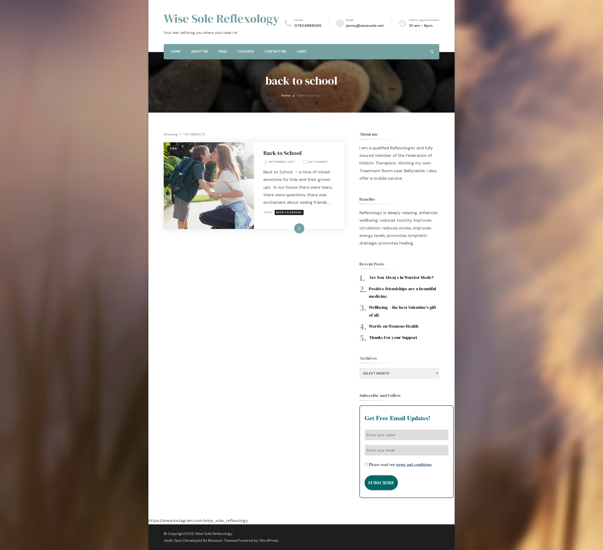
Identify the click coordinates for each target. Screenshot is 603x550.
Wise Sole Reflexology (221, 18)
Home (175, 51)
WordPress (268, 540)
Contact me (275, 51)
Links (301, 51)
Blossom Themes (222, 540)
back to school (289, 212)
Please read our (400, 464)
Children (245, 51)
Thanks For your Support (393, 337)
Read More (291, 228)
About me (199, 51)
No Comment (318, 162)
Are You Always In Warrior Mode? (401, 277)
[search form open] (431, 51)
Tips (173, 149)
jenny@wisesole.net (365, 25)
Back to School (282, 153)
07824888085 (307, 25)
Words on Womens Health (393, 326)
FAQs (223, 51)
